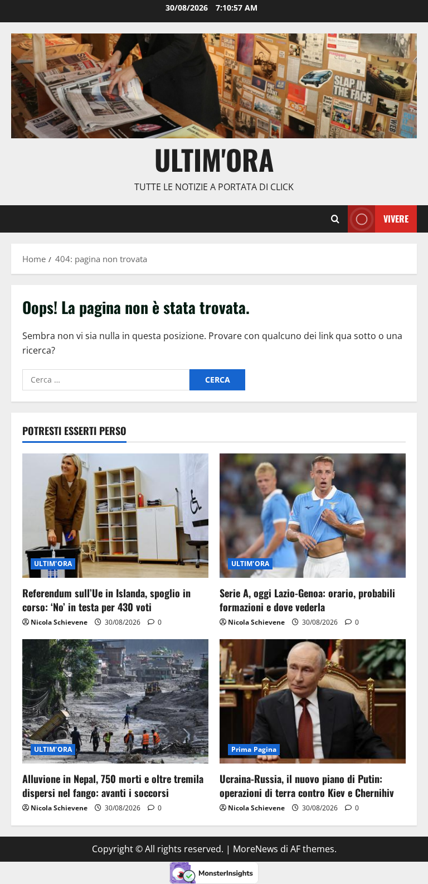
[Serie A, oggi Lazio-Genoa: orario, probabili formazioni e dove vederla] (313, 515)
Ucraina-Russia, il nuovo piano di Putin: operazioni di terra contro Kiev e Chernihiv (307, 785)
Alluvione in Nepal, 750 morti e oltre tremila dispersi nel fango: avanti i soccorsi (112, 785)
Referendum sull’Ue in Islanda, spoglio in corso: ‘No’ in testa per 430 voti (106, 600)
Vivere (395, 218)
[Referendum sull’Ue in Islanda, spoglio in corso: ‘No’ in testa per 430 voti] (115, 515)
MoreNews (255, 849)
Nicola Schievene (59, 622)
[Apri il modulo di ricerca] (335, 219)
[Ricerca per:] (105, 379)
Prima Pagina (253, 749)
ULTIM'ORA (53, 563)
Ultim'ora (214, 159)
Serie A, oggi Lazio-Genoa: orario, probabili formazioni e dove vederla (307, 600)
